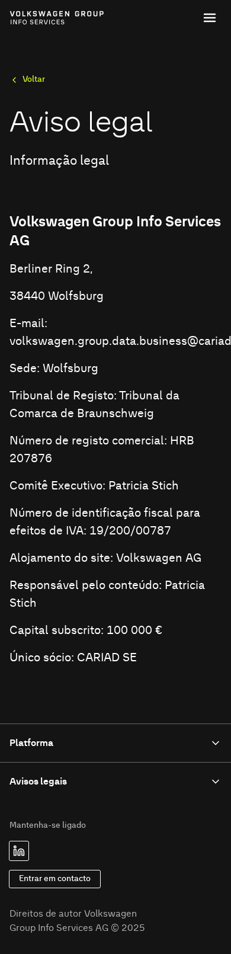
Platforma (31, 743)
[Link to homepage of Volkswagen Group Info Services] (35, 17)
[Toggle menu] (210, 18)
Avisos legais (38, 781)
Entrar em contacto (55, 879)
